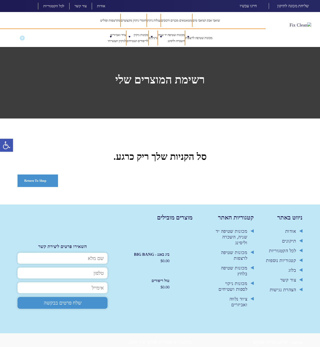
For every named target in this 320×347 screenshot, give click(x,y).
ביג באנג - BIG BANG (152, 258)
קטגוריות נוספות (281, 263)
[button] (11, 40)
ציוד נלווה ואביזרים (239, 305)
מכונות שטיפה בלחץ (234, 274)
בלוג (292, 273)
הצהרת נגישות (283, 293)
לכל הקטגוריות (53, 6)
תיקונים (289, 244)
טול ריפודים (161, 284)
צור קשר (80, 6)
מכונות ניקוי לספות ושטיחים (232, 289)
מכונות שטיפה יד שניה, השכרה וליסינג (231, 240)
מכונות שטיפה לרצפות (234, 258)
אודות (101, 6)
